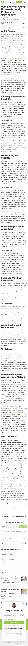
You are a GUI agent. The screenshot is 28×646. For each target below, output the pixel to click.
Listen (24, 23)
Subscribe (19, 2)
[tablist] (7, 554)
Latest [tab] (6, 573)
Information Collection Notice (16, 531)
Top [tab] (3, 573)
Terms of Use (21, 530)
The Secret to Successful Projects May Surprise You (9, 578)
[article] (14, 581)
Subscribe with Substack (15, 628)
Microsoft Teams (17, 313)
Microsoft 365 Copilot (16, 58)
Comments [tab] (4, 554)
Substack (6, 643)
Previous (6, 544)
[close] (23, 603)
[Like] (2, 27)
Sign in (25, 2)
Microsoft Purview (16, 412)
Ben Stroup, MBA (8, 22)
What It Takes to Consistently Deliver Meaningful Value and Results (8, 581)
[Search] (25, 572)
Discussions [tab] (12, 573)
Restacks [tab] (11, 554)
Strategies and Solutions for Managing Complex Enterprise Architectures (9, 594)
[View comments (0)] (6, 27)
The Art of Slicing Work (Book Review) (10, 590)
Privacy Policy (19, 634)
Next (23, 544)
